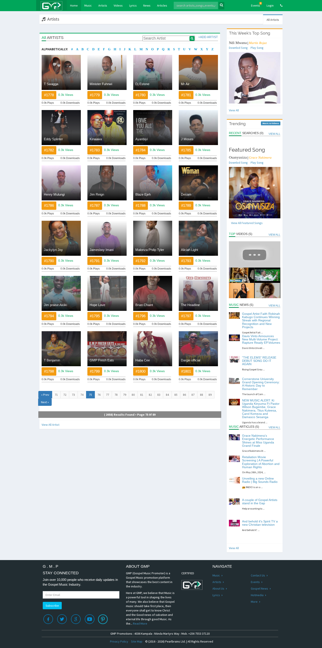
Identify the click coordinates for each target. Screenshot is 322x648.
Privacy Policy (119, 641)
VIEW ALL (274, 133)
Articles (162, 5)
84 (167, 395)
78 (116, 395)
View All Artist (50, 425)
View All (234, 110)
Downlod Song (238, 48)
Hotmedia (257, 595)
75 (90, 395)
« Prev (45, 395)
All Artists (273, 20)
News (146, 5)
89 (210, 395)
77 (107, 395)
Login (270, 5)
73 (73, 395)
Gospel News (260, 588)
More (254, 602)
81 (141, 395)
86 (184, 395)
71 (56, 395)
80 (133, 395)
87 (193, 395)
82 (150, 395)
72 (64, 395)
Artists (102, 5)
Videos (118, 5)
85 (175, 395)
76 (99, 395)
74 (81, 395)
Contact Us (258, 575)
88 (201, 395)
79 (124, 395)
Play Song (257, 48)
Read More (140, 623)
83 (158, 395)
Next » (45, 402)
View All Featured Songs (247, 223)
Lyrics (133, 5)
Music (88, 5)
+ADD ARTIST (208, 37)
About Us (218, 588)
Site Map (136, 641)
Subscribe (52, 606)
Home (75, 5)
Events (256, 4)
